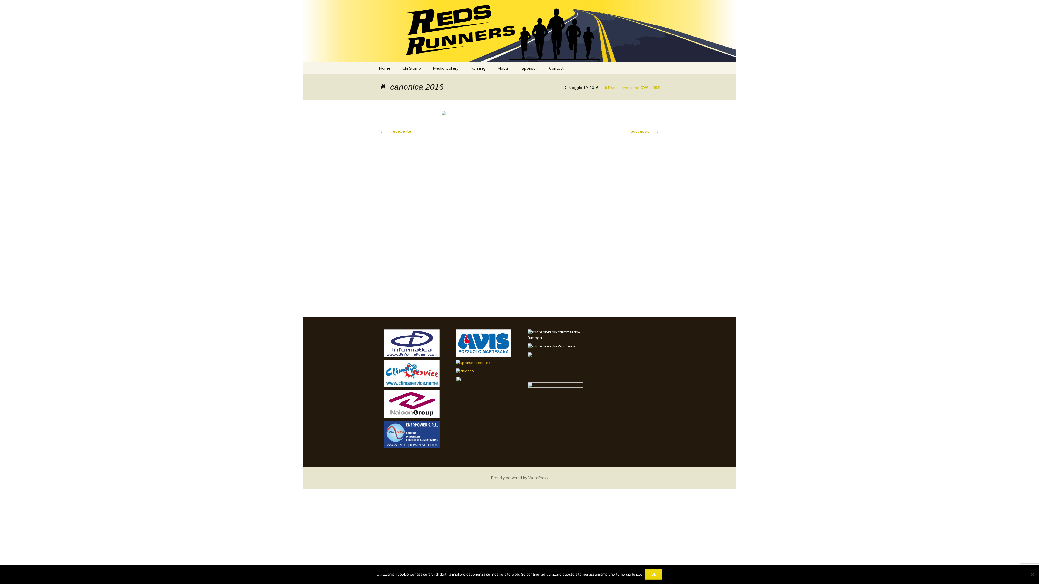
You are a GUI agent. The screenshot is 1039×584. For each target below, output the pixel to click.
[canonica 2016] (519, 208)
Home (384, 68)
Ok (653, 574)
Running (478, 68)
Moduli (503, 68)
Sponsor (529, 68)
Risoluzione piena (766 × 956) (634, 87)
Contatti (556, 68)
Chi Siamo (411, 68)
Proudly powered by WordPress (519, 477)
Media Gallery (446, 68)
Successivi (645, 131)
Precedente (395, 131)
